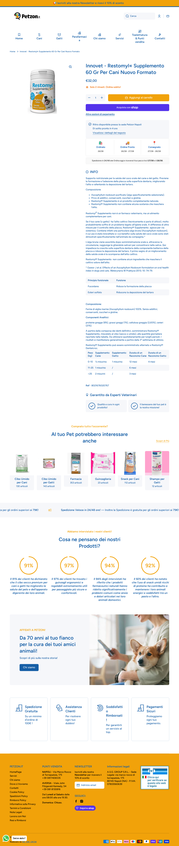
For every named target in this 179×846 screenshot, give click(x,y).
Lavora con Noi (18, 816)
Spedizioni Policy (19, 796)
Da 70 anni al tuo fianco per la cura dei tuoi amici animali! (48, 644)
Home (12, 51)
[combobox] (139, 16)
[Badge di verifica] (155, 777)
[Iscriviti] (100, 785)
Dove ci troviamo (19, 784)
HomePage (16, 771)
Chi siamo (15, 779)
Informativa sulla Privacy (23, 804)
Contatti (14, 788)
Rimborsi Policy (18, 800)
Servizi (13, 775)
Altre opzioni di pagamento (100, 114)
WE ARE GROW (29, 842)
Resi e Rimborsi (18, 820)
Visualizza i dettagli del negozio (109, 132)
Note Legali (16, 812)
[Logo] (27, 16)
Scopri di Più (162, 440)
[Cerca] (126, 16)
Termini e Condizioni (20, 808)
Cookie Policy (17, 792)
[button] (167, 16)
